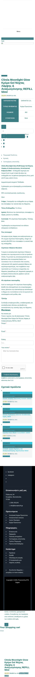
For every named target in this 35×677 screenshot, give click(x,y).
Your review (5, 347)
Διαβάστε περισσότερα (9, 412)
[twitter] (3, 140)
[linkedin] (3, 143)
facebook (11, 472)
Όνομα (3, 323)
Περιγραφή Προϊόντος (10, 155)
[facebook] (27, 137)
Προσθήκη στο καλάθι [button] (9, 396)
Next (5, 75)
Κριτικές (5, 158)
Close (2, 631)
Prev (2, 75)
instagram (11, 475)
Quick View (6, 393)
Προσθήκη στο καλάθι (16, 136)
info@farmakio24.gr (16, 505)
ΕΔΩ (11, 380)
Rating (3, 339)
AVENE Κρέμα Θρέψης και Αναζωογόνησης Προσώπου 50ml (15, 450)
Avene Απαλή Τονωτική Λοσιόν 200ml (17, 398)
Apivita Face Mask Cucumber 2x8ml (16, 433)
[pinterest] (3, 146)
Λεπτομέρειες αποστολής (11, 161)
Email (3, 331)
